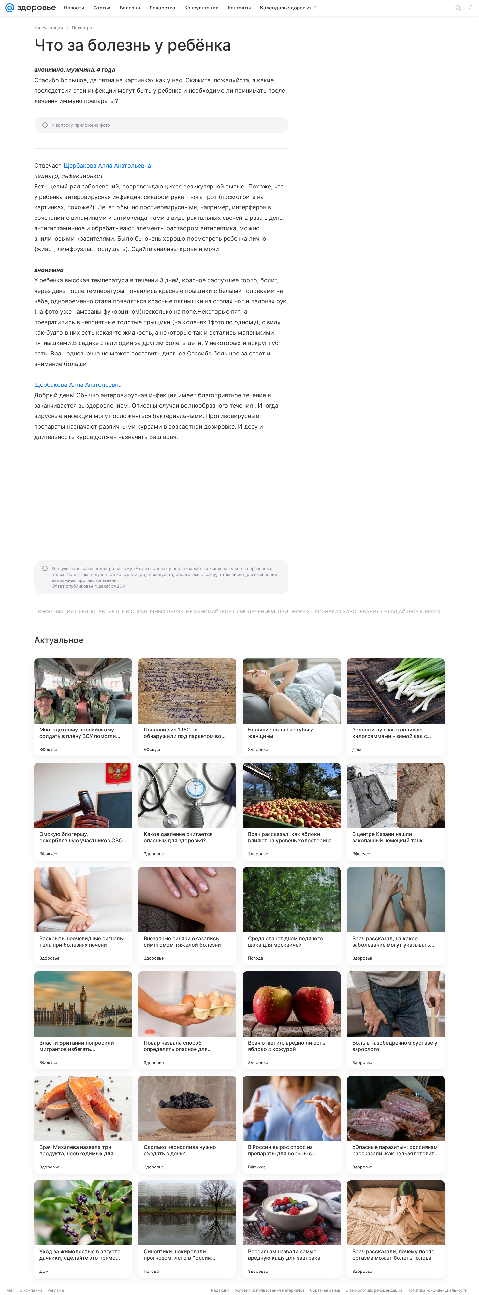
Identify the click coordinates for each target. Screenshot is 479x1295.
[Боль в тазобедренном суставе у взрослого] (396, 1020)
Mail (10, 1290)
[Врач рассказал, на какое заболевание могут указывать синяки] (396, 916)
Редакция (220, 1290)
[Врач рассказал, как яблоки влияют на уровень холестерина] (292, 812)
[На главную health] (35, 8)
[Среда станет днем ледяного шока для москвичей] (292, 916)
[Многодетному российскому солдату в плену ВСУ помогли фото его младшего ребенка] (83, 707)
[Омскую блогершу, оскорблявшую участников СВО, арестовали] (83, 812)
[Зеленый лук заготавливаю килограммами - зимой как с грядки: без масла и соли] (396, 707)
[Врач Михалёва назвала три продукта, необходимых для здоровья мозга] (83, 1125)
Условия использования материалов (270, 1290)
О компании (31, 1290)
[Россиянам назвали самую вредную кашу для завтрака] (292, 1229)
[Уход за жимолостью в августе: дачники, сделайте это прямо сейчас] (83, 1229)
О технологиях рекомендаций (373, 1290)
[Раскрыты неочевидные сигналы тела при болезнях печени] (83, 916)
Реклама (55, 1290)
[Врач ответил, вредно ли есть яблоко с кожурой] (292, 1020)
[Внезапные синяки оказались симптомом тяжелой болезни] (187, 916)
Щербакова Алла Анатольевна (107, 165)
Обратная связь (325, 1290)
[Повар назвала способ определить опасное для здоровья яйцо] (187, 1020)
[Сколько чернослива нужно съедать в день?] (187, 1125)
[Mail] (9, 8)
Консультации (48, 27)
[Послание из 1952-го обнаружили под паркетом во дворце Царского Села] (187, 707)
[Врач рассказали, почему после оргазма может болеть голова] (396, 1229)
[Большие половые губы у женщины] (292, 707)
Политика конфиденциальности (437, 1290)
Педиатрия (83, 27)
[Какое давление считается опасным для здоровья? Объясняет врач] (187, 812)
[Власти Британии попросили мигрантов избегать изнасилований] (83, 1020)
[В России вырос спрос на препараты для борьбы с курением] (292, 1125)
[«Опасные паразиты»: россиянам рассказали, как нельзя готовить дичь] (396, 1125)
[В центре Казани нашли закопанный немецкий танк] (396, 812)
